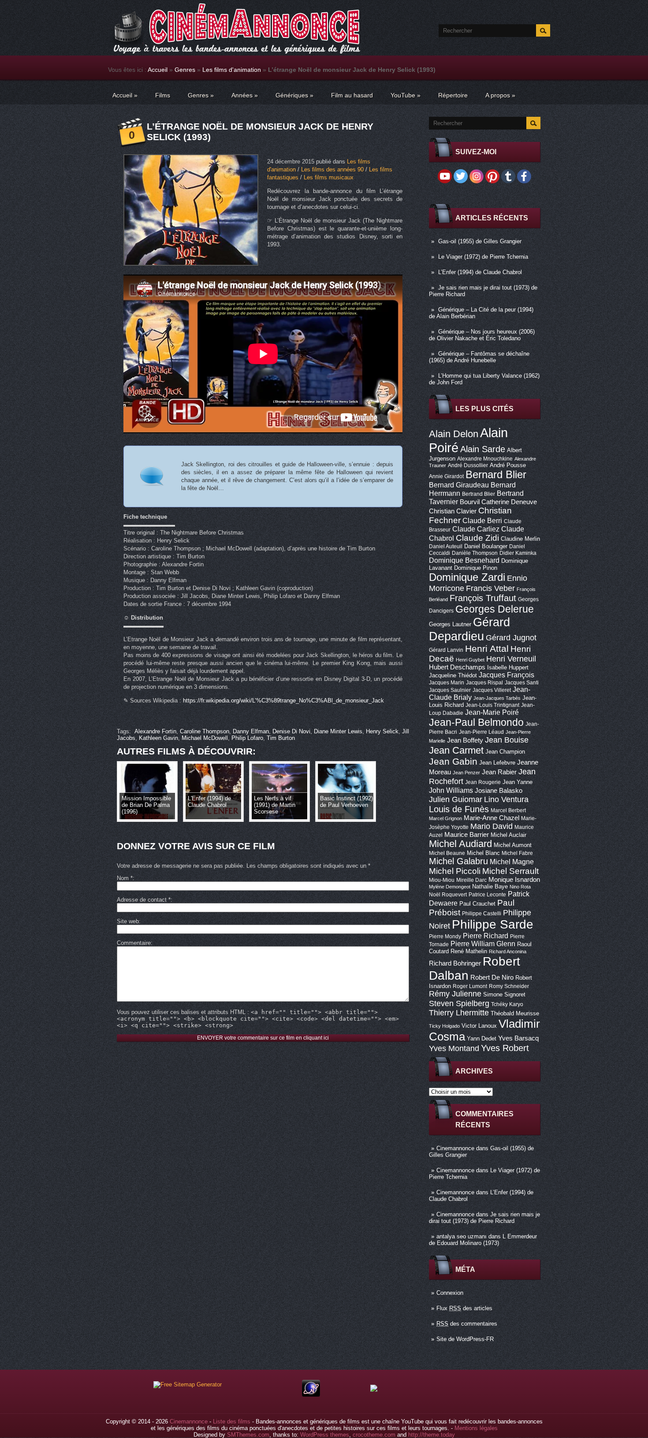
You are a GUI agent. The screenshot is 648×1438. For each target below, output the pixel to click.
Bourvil (470, 501)
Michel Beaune (447, 853)
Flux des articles (464, 1308)
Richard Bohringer (455, 963)
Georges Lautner (450, 624)
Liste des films (231, 1421)
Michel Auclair (508, 835)
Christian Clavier (453, 511)
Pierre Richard (485, 936)
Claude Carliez (475, 529)
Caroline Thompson (204, 731)
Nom (125, 878)
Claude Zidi (477, 538)
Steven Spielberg (459, 1003)
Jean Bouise (507, 739)
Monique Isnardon (514, 879)
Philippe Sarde (492, 924)
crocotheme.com (374, 1434)
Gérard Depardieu (469, 629)
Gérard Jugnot (511, 637)
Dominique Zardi (467, 577)
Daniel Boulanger (485, 546)
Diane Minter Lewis (338, 731)
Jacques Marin (446, 683)
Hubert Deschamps (457, 667)
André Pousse (508, 465)
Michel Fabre (517, 853)
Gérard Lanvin (446, 650)
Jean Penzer (466, 772)
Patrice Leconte (487, 895)
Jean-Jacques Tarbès (497, 698)
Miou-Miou (441, 880)
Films (162, 95)
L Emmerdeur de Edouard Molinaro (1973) (483, 1239)
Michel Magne (512, 862)
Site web (128, 921)
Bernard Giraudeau (459, 485)
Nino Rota (520, 886)
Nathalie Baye (490, 886)
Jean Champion (505, 751)
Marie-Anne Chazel (491, 817)
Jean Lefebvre (497, 762)
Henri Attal (487, 648)
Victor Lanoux (479, 1025)
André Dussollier (468, 465)
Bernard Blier (496, 474)
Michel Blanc (483, 853)
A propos (500, 95)
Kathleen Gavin (158, 738)
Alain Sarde (482, 449)
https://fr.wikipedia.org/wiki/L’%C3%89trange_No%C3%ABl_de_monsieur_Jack (283, 700)
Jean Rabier (499, 772)
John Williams (451, 790)
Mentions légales (476, 1428)
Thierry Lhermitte (459, 1012)
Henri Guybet (470, 659)
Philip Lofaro (247, 738)
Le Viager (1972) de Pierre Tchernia (483, 256)
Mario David (491, 826)
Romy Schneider (509, 986)
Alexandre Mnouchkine (485, 459)
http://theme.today (431, 1434)
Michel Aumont (513, 845)
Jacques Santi (522, 683)
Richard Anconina (507, 951)
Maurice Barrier (466, 834)
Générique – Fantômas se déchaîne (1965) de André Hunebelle (479, 357)
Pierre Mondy (445, 936)
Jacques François (506, 675)
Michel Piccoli (454, 871)
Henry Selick (382, 731)
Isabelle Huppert (508, 667)
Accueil (158, 69)
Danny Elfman (251, 731)
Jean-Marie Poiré (492, 712)
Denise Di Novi (291, 731)
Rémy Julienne (455, 993)
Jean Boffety (465, 740)
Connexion (449, 1292)
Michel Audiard (460, 843)
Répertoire (453, 95)
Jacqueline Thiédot (453, 675)
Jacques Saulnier (450, 690)
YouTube (406, 95)
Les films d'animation (231, 69)
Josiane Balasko (498, 790)
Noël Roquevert (448, 895)
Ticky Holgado (444, 1026)
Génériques (294, 95)
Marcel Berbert (508, 810)
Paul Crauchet (477, 903)
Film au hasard (352, 95)
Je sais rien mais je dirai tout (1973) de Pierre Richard (484, 1217)
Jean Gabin (453, 761)
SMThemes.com (248, 1434)
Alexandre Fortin (155, 731)
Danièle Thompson (475, 553)
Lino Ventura (506, 799)
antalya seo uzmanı (461, 1236)
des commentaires (466, 1323)
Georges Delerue (494, 609)
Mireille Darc (471, 880)
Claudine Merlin (520, 538)
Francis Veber (490, 588)
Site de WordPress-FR (465, 1339)
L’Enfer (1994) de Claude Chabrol (480, 272)
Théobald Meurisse (515, 1013)
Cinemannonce (455, 1148)
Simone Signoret (504, 994)
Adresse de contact (144, 899)
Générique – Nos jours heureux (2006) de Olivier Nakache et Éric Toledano (482, 335)
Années (244, 95)
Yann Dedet (481, 1038)
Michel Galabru (458, 861)
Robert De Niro (492, 977)
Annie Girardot (446, 476)
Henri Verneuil (511, 658)
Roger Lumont (470, 986)
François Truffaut (483, 598)
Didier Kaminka (517, 553)
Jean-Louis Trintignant (492, 705)
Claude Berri (482, 520)
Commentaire (134, 943)
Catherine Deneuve (509, 501)
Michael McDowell (205, 738)
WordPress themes (324, 1434)
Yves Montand (454, 1048)
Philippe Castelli (481, 913)
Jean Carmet (456, 750)
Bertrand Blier (478, 494)
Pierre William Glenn (483, 944)
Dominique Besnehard (464, 560)
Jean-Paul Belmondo (476, 722)
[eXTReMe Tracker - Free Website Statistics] (311, 1394)
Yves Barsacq (518, 1038)
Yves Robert (505, 1048)
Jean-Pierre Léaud (481, 732)
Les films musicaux (329, 177)
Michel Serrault (510, 871)
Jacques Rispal (484, 683)
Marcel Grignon (445, 818)
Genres (185, 69)
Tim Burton (281, 738)
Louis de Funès (459, 809)
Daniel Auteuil (445, 546)
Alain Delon (453, 433)
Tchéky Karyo (507, 1004)
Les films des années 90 (332, 169)
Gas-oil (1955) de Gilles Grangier (479, 241)
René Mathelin (469, 951)
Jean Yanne (518, 782)
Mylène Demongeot (449, 886)
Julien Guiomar (455, 799)
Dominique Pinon (475, 568)
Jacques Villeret (492, 690)
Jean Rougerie (483, 782)
